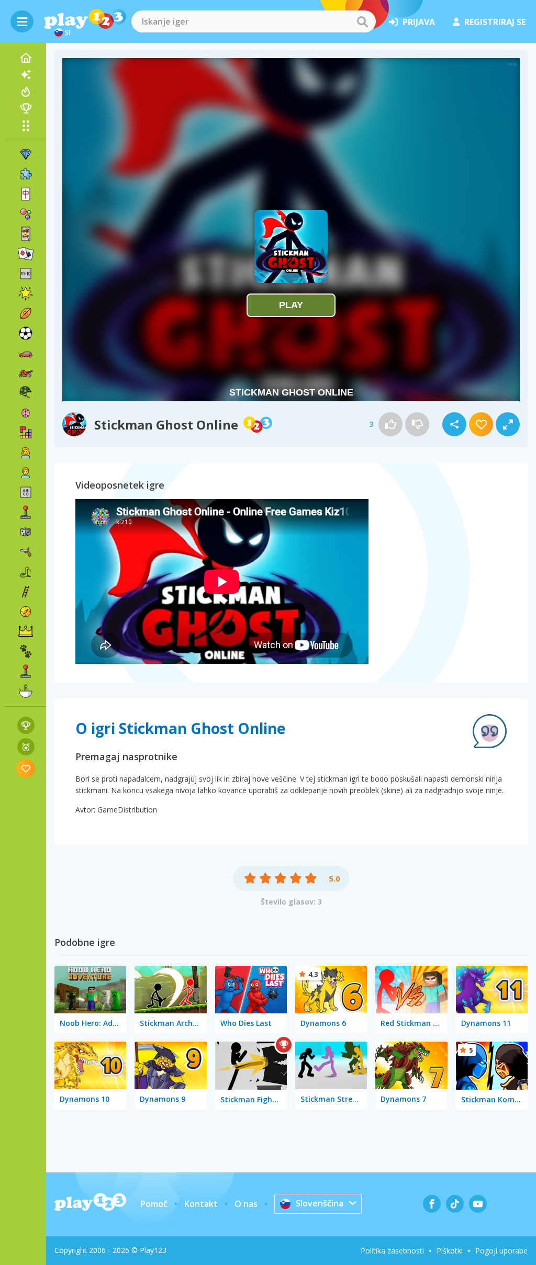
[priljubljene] (26, 768)
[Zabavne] (25, 293)
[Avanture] (25, 612)
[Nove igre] (25, 74)
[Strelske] (25, 552)
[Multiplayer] (25, 671)
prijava (419, 22)
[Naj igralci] (25, 108)
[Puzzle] (25, 174)
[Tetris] (25, 433)
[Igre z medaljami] (26, 746)
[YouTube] (478, 1204)
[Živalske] (25, 651)
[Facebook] (432, 1204)
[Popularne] (25, 91)
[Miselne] (25, 413)
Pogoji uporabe (501, 1251)
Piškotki (450, 1251)
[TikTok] (455, 1204)
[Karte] (25, 234)
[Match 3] (25, 154)
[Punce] (25, 452)
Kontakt (201, 1204)
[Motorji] (25, 373)
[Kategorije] (25, 125)
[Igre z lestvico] (26, 725)
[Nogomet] (25, 333)
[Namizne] (25, 532)
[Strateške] (25, 631)
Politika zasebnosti (392, 1251)
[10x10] (25, 274)
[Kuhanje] (25, 691)
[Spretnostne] (25, 592)
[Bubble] (25, 214)
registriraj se (495, 22)
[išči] (362, 21)
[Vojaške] (25, 393)
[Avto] (25, 353)
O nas (246, 1204)
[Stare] (25, 572)
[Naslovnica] (25, 58)
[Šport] (25, 313)
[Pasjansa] (25, 254)
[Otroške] (25, 472)
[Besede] (25, 492)
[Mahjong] (25, 194)
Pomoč (154, 1204)
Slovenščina (319, 1203)
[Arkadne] (25, 512)
